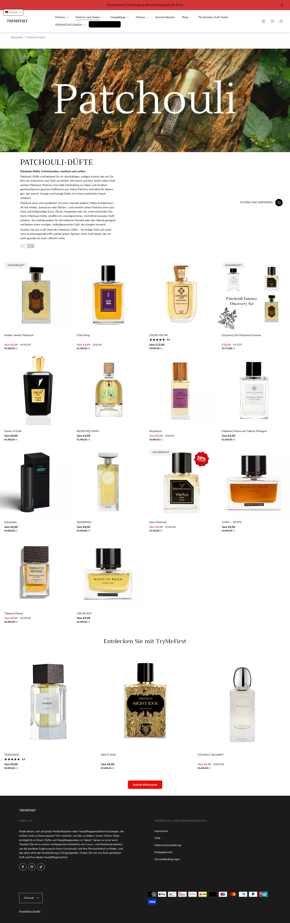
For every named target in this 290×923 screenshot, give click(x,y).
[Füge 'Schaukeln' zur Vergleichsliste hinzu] (64, 462)
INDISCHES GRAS (88, 431)
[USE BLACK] (108, 572)
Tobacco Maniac (13, 613)
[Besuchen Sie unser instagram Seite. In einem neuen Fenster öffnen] (32, 867)
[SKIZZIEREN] (108, 481)
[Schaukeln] (36, 481)
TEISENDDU (11, 754)
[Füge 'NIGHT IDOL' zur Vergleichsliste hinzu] (185, 671)
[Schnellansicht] (137, 265)
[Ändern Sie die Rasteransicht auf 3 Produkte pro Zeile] (22, 246)
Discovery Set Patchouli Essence (241, 335)
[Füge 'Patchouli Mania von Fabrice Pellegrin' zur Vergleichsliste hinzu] (282, 371)
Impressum (161, 831)
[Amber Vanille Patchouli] (36, 294)
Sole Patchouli (158, 522)
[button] (13, 12)
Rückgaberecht (163, 852)
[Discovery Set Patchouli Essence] (254, 294)
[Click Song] (108, 294)
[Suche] (272, 21)
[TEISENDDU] (48, 702)
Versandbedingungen (167, 859)
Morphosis (155, 431)
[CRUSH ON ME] (181, 294)
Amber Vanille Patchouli (19, 335)
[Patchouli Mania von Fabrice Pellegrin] (254, 390)
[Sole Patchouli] (181, 481)
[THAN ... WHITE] (254, 481)
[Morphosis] (181, 390)
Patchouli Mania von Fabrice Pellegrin (244, 431)
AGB (157, 838)
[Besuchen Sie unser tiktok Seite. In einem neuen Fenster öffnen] (41, 867)
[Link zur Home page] (27, 810)
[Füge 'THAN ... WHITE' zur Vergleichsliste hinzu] (282, 462)
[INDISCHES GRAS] (108, 390)
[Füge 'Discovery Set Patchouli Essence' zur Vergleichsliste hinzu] (282, 265)
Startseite (17, 37)
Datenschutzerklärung (167, 845)
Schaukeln (10, 522)
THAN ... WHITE (232, 522)
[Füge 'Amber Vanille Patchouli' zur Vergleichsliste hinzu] (64, 265)
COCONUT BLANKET (211, 754)
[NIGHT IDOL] (145, 702)
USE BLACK (84, 613)
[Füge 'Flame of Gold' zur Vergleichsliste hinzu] (64, 371)
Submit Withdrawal (145, 784)
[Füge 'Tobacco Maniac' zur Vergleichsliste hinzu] (64, 554)
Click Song (83, 335)
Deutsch (29, 898)
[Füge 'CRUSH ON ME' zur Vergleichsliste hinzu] (209, 275)
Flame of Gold (12, 431)
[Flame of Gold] (36, 390)
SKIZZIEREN (84, 522)
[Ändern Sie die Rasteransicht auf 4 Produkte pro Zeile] (30, 246)
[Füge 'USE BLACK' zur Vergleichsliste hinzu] (137, 554)
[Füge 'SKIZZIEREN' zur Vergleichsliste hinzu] (137, 462)
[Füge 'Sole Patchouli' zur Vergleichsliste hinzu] (209, 452)
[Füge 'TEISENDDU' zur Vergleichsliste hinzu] (89, 671)
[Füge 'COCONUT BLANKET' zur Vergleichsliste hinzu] (282, 671)
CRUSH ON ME (158, 335)
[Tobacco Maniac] (36, 572)
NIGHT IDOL (108, 754)
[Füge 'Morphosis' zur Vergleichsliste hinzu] (209, 371)
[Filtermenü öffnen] (279, 202)
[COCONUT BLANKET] (241, 702)
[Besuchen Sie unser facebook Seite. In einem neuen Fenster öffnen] (23, 867)
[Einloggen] (263, 21)
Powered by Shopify (29, 911)
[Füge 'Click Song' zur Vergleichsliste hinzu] (137, 275)
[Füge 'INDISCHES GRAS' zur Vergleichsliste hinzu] (137, 371)
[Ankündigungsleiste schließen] (281, 5)
